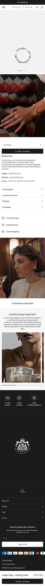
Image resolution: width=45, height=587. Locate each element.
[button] (19, 70)
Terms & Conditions (8, 564)
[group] (21, 357)
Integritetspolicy (7, 560)
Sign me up (22, 544)
